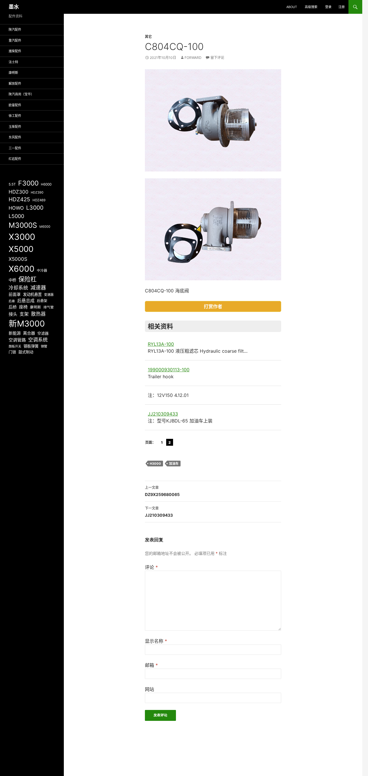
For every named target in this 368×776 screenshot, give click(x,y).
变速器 (48, 295)
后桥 (13, 306)
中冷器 (42, 271)
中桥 (12, 280)
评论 (151, 567)
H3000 (155, 464)
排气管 (48, 307)
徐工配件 (15, 116)
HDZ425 (19, 199)
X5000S (18, 259)
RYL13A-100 (161, 344)
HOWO (16, 208)
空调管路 (17, 340)
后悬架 (42, 301)
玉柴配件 (15, 127)
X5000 (21, 249)
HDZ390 (37, 192)
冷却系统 (18, 288)
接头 (13, 314)
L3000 (34, 207)
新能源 (15, 333)
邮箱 (151, 665)
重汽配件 (15, 40)
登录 (328, 7)
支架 (24, 314)
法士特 (13, 62)
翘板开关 (15, 346)
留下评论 (217, 57)
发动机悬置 (32, 294)
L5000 (16, 216)
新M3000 (27, 323)
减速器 (38, 288)
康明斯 (13, 73)
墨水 (14, 7)
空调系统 (38, 340)
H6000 (46, 184)
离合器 (29, 333)
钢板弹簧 (31, 346)
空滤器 (43, 333)
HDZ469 (38, 200)
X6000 (21, 269)
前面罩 (15, 294)
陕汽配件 (15, 30)
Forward (193, 57)
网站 (149, 689)
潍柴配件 (15, 51)
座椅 (23, 307)
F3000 (28, 183)
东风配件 (15, 137)
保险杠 (27, 279)
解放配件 (15, 84)
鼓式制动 (25, 352)
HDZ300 (18, 192)
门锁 (12, 352)
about (291, 7)
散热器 (38, 314)
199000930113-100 (168, 369)
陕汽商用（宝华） (21, 94)
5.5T (12, 184)
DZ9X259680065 (162, 491)
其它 (148, 36)
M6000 (44, 227)
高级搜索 (311, 7)
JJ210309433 (163, 414)
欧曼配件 (15, 105)
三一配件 (15, 148)
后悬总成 (25, 300)
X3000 (22, 237)
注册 (341, 7)
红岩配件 (15, 159)
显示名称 (156, 641)
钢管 (44, 346)
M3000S (23, 225)
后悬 (12, 301)
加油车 (174, 464)
